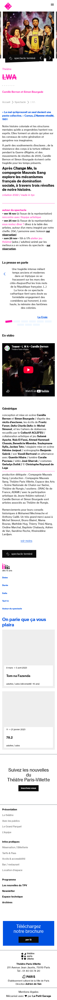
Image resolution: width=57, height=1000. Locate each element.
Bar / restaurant (10, 864)
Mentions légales (28, 991)
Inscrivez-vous (28, 788)
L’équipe (6, 832)
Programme (9, 879)
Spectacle (20, 102)
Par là (29, 939)
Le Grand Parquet (12, 826)
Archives (7, 902)
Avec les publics (11, 820)
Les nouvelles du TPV (14, 885)
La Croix (43, 317)
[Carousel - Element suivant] (49, 58)
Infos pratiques (11, 841)
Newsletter (8, 890)
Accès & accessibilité (13, 858)
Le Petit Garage (41, 995)
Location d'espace (12, 870)
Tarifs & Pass (9, 853)
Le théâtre (7, 815)
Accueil (6, 102)
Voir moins (26, 540)
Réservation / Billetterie (15, 847)
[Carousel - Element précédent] (40, 58)
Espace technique (12, 896)
